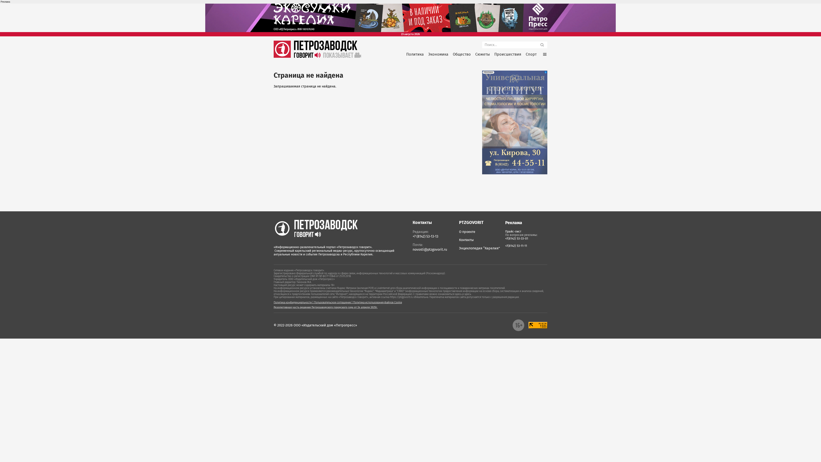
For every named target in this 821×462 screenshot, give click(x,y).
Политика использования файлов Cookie (377, 302)
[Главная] (282, 57)
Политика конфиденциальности (293, 302)
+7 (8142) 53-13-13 (425, 236)
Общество (462, 54)
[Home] (316, 228)
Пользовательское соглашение (332, 302)
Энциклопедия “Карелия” (479, 248)
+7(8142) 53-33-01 (516, 238)
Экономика (438, 54)
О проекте (467, 232)
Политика (415, 54)
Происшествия (507, 54)
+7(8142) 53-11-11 (516, 246)
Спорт (531, 54)
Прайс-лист (513, 231)
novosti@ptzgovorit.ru (430, 249)
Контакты (466, 240)
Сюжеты (482, 54)
